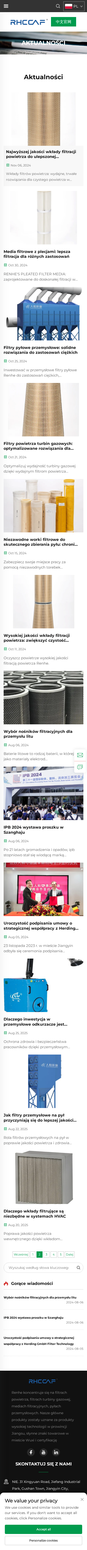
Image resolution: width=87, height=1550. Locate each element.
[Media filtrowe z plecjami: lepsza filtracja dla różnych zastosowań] (43, 217)
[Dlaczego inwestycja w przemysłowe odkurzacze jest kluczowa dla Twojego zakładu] (43, 985)
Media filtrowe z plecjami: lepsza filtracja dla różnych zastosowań (37, 254)
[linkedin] (56, 1452)
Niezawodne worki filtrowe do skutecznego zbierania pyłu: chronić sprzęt (40, 542)
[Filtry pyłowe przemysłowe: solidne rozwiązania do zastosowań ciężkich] (43, 313)
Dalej (69, 1254)
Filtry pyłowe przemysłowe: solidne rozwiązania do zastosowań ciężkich (41, 350)
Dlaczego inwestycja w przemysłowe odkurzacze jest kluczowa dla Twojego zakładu (35, 1022)
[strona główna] (30, 21)
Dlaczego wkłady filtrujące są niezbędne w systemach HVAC (35, 1214)
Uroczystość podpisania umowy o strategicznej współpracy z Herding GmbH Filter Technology (39, 926)
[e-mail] (80, 755)
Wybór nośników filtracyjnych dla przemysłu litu (38, 734)
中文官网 (63, 21)
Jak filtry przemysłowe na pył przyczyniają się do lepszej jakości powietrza (38, 1118)
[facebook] (31, 1452)
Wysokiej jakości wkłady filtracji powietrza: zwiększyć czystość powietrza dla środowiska (37, 638)
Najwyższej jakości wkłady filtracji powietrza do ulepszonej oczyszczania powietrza (41, 154)
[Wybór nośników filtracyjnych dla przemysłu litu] (43, 697)
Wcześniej (21, 1254)
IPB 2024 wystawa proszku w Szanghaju (34, 830)
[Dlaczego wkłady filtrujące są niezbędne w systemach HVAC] (43, 1177)
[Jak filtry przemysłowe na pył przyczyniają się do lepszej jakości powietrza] (43, 1081)
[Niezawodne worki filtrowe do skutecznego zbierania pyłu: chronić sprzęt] (43, 505)
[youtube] (43, 1452)
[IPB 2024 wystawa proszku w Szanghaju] (43, 793)
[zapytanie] (80, 767)
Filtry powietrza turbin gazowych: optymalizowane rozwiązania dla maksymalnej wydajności (38, 446)
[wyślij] (78, 1268)
